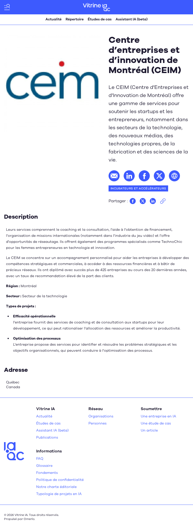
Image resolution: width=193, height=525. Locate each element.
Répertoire (75, 19)
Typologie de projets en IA (59, 493)
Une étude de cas (156, 423)
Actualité (53, 19)
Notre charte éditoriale (56, 486)
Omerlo (29, 519)
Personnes (97, 423)
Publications (47, 437)
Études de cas (100, 19)
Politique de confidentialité (60, 479)
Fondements (47, 472)
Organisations (100, 416)
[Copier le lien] (163, 201)
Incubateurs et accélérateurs (138, 188)
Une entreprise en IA (158, 416)
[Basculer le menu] (7, 7)
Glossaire (44, 465)
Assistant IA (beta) (132, 19)
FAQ (39, 458)
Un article (149, 430)
